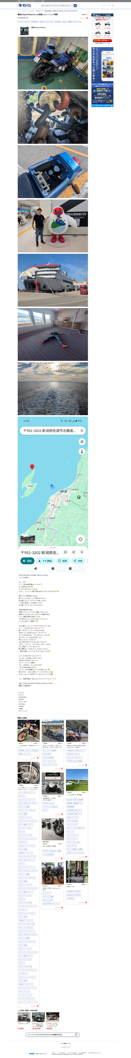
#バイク (20, 21)
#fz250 (42, 21)
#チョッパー (31, 792)
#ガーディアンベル (24, 991)
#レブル (52, 803)
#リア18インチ (23, 842)
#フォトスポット (72, 845)
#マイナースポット (72, 838)
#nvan (64, 21)
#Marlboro (70, 895)
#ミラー (31, 824)
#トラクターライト (32, 821)
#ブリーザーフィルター (25, 828)
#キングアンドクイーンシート (27, 799)
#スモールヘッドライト (25, 817)
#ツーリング (77, 21)
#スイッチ (21, 806)
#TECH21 (58, 21)
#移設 (27, 806)
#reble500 (45, 803)
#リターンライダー (72, 824)
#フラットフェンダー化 (25, 835)
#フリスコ (32, 810)
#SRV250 (45, 851)
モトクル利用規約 (61, 1052)
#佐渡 (69, 21)
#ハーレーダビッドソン (49, 761)
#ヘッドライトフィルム (25, 995)
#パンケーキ (22, 821)
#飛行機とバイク (78, 803)
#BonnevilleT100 (47, 903)
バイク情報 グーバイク (65, 1046)
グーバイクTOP (22, 11)
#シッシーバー (23, 1002)
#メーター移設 (23, 824)
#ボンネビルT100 (47, 900)
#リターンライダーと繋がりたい (76, 828)
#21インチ (21, 831)
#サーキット (79, 757)
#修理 (59, 851)
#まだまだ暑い (47, 754)
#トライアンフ (47, 893)
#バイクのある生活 (48, 854)
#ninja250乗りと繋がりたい (74, 810)
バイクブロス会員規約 (72, 1052)
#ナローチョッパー (24, 845)
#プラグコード (30, 998)
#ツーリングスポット (73, 835)
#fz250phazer (71, 750)
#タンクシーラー (23, 810)
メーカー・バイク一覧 (107, 5)
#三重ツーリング (72, 853)
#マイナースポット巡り (74, 842)
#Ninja (69, 817)
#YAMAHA (35, 21)
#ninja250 (70, 799)
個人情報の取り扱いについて (95, 1052)
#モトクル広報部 (72, 849)
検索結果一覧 (39, 11)
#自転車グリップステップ (25, 853)
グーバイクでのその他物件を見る (45, 1034)
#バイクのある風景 (48, 757)
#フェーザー (49, 21)
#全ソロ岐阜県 (78, 761)
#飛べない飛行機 (78, 799)
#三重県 (80, 849)
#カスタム (21, 796)
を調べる (101, 40)
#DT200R (21, 750)
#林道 (20, 754)
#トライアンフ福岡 (48, 896)
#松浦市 (54, 750)
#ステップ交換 (23, 849)
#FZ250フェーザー (80, 750)
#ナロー (33, 845)
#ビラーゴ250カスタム (25, 803)
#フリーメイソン (32, 856)
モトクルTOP (30, 11)
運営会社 (54, 1052)
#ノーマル (21, 838)
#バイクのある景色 (72, 821)
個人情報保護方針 (83, 1052)
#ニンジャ (75, 817)
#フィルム (21, 998)
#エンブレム (22, 856)
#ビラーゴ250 (22, 792)
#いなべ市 (80, 853)
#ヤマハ (27, 21)
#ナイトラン (27, 754)
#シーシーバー (32, 1002)
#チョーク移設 (23, 814)
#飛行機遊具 (71, 806)
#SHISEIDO (70, 891)
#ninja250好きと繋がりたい (74, 814)
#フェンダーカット (31, 838)
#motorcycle (54, 806)
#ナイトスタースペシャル (50, 764)
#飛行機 (70, 803)
